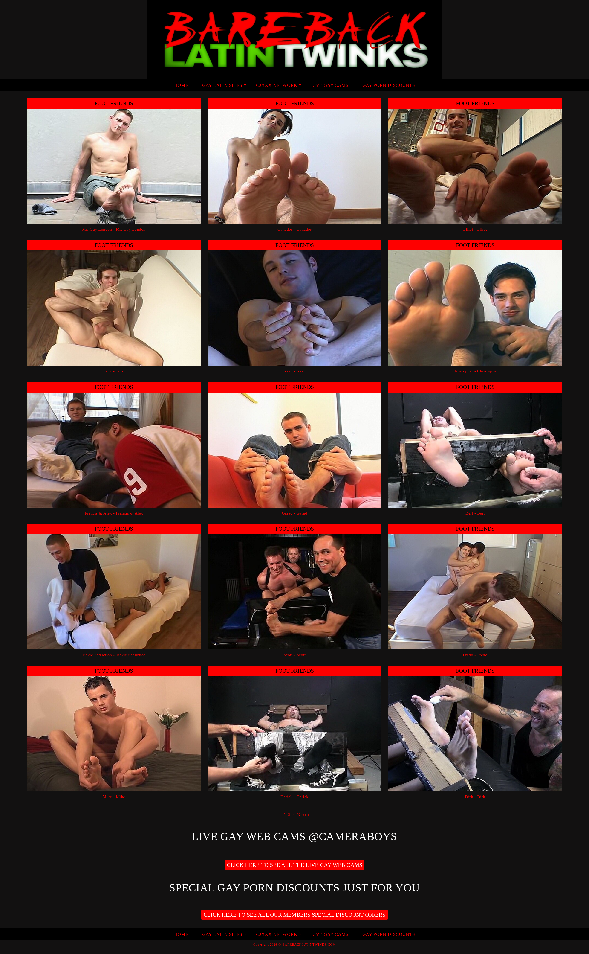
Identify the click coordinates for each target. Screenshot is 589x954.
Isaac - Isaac (294, 371)
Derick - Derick (294, 796)
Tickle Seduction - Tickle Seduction (114, 655)
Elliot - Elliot (475, 229)
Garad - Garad (294, 513)
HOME (181, 85)
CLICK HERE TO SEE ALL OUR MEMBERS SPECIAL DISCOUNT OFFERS (294, 915)
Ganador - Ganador (294, 229)
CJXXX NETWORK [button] (276, 85)
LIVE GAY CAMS (330, 85)
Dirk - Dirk (475, 796)
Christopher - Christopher (475, 371)
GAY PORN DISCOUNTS (388, 85)
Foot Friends (114, 103)
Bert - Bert (475, 513)
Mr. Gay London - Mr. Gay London (114, 229)
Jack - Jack (114, 371)
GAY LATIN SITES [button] (222, 85)
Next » (303, 814)
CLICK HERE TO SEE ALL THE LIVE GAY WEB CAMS (294, 865)
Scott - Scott (294, 655)
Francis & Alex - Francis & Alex (114, 513)
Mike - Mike (114, 796)
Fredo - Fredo (475, 655)
